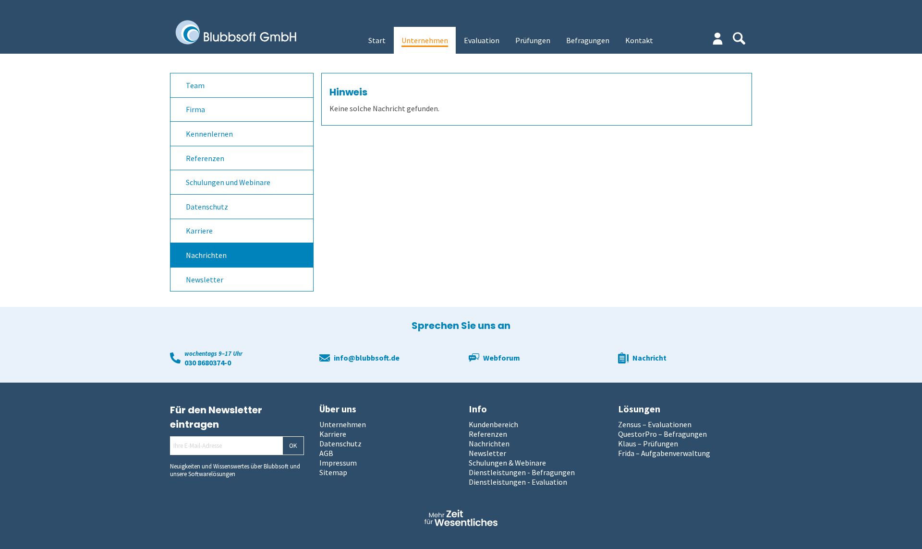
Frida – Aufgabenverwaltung (664, 453)
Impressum (338, 462)
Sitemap (333, 472)
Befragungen (587, 40)
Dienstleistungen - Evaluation (518, 482)
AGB (326, 453)
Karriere (199, 230)
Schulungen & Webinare (507, 462)
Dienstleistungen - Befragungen (522, 472)
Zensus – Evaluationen (655, 424)
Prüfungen (532, 40)
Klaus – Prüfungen (648, 443)
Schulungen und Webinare (228, 182)
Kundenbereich (493, 424)
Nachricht (649, 357)
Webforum (501, 357)
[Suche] (739, 38)
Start (377, 40)
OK (293, 446)
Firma (195, 109)
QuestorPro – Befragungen (662, 434)
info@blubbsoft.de (367, 357)
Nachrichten (206, 255)
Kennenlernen (209, 134)
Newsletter (204, 279)
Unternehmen (424, 40)
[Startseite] (242, 33)
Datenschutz (207, 206)
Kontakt (639, 40)
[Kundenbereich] (718, 39)
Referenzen (205, 158)
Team (195, 85)
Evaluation (481, 40)
